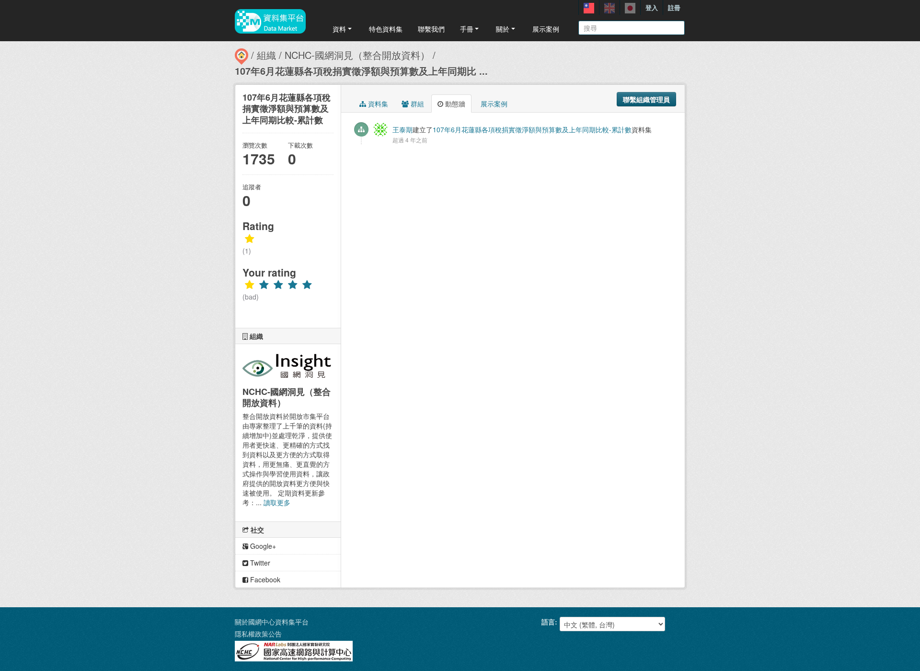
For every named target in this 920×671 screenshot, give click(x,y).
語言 (548, 621)
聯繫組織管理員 (646, 99)
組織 (266, 55)
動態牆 (454, 103)
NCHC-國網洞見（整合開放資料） (357, 55)
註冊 (674, 7)
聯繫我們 (431, 29)
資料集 (377, 103)
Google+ (262, 546)
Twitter (259, 562)
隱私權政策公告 (258, 633)
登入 (651, 7)
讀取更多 (277, 502)
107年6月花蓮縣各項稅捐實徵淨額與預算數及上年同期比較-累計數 (532, 129)
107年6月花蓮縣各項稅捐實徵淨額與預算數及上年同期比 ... (361, 71)
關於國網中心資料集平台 (272, 621)
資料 (339, 29)
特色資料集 (385, 29)
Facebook (264, 579)
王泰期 (402, 129)
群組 (416, 103)
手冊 (466, 29)
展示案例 (545, 29)
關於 (502, 29)
